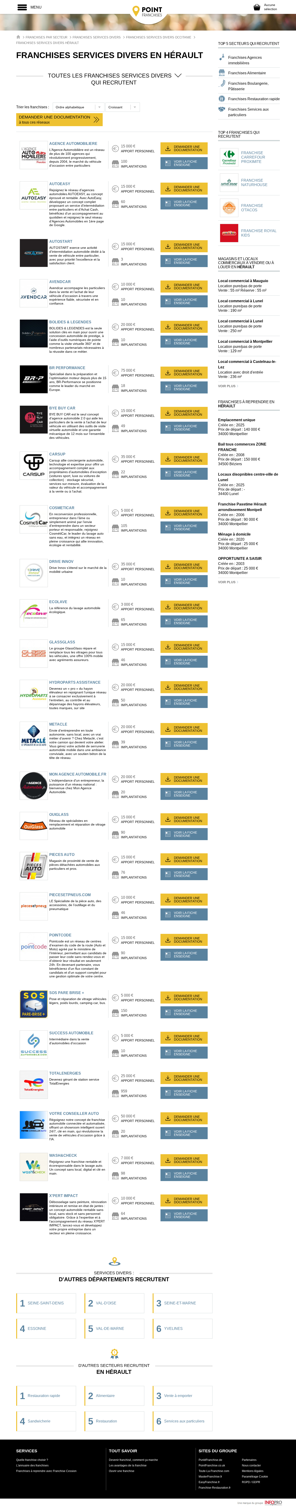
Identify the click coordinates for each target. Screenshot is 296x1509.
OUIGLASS (59, 815)
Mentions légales (252, 1471)
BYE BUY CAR (62, 408)
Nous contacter (251, 1465)
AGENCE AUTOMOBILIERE (73, 144)
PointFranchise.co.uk (212, 1465)
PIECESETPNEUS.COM (70, 895)
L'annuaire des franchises (32, 1465)
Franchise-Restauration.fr (215, 1487)
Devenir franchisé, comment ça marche (133, 1460)
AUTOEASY (59, 184)
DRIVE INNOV (61, 562)
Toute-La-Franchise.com (214, 1471)
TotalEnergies (65, 1073)
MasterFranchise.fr (210, 1476)
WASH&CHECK (63, 1155)
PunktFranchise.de (210, 1460)
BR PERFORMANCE (67, 368)
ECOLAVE (58, 602)
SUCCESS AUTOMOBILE (71, 1033)
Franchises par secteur (46, 37)
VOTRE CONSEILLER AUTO (74, 1114)
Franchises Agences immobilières (245, 60)
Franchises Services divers (97, 37)
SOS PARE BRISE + (66, 993)
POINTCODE (60, 935)
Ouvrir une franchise (121, 1471)
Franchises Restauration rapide (254, 99)
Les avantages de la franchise (128, 1465)
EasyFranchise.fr (209, 1482)
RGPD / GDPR (251, 1482)
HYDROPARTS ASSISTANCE (75, 682)
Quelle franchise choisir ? (32, 1460)
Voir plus (227, 386)
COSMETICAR (61, 508)
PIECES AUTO (61, 855)
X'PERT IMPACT (63, 1196)
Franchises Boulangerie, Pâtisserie (248, 86)
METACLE (58, 724)
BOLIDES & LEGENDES (70, 322)
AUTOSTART (60, 241)
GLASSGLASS (62, 642)
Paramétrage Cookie (255, 1476)
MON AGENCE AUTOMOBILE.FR (77, 774)
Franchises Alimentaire (247, 73)
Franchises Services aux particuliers (248, 112)
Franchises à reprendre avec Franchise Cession (46, 1471)
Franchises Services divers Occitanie (158, 37)
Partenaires (249, 1460)
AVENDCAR (60, 282)
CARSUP (57, 454)
